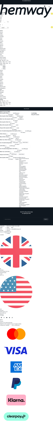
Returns (8, 230)
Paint (1, 228)
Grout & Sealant (3, 231)
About (8, 227)
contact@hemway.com (16, 229)
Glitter (1, 227)
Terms (1, 319)
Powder (1, 230)
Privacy (1, 321)
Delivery (8, 228)
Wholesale (9, 231)
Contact (8, 233)
